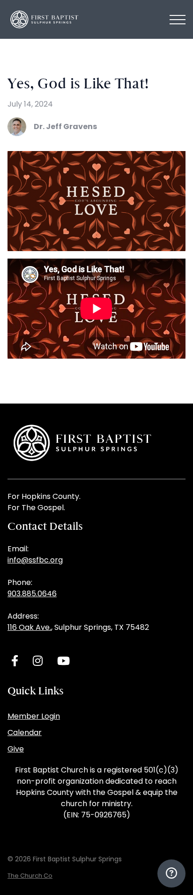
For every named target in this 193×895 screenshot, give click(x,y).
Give (15, 748)
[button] (178, 20)
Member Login (33, 716)
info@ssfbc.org (35, 560)
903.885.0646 (32, 593)
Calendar (24, 732)
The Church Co (29, 876)
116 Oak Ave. (29, 627)
